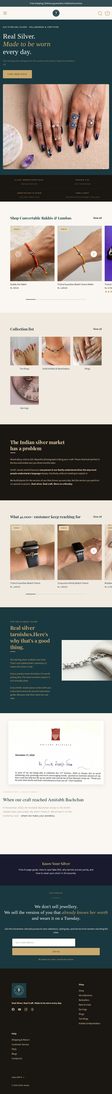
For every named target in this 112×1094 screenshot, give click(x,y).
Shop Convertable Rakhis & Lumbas (40, 217)
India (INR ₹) (17, 1077)
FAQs (14, 1049)
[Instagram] (25, 1009)
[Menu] (5, 13)
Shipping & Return (21, 1039)
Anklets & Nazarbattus (89, 1023)
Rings (87, 368)
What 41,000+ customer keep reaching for (45, 516)
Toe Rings (24, 368)
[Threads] (32, 1009)
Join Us (56, 951)
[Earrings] (24, 390)
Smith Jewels (23, 1085)
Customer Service (20, 1044)
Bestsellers (84, 1000)
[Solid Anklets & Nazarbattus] (56, 351)
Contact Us (17, 1058)
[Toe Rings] (24, 351)
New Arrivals (85, 1004)
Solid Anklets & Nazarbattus (56, 368)
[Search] (100, 13)
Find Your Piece (17, 74)
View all (97, 218)
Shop (81, 990)
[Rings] (87, 351)
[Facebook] (13, 1009)
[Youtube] (19, 1009)
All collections (85, 995)
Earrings (24, 408)
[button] (18, 254)
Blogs (14, 1053)
